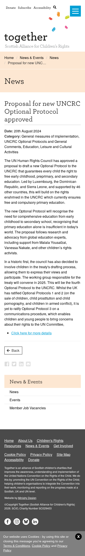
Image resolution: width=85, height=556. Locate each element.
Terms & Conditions (16, 546)
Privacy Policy (41, 454)
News (54, 57)
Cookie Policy (15, 454)
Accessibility (42, 7)
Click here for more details (31, 332)
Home (9, 57)
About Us (25, 440)
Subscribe (24, 7)
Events (15, 399)
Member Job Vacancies (28, 407)
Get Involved (63, 445)
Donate (11, 7)
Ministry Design (27, 498)
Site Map (63, 454)
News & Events (32, 57)
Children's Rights (50, 440)
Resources (12, 445)
